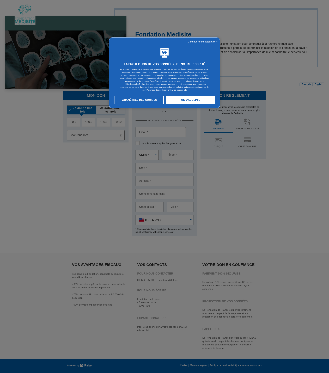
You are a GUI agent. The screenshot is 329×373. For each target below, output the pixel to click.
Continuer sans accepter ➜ (203, 41)
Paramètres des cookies (139, 99)
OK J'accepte (190, 99)
